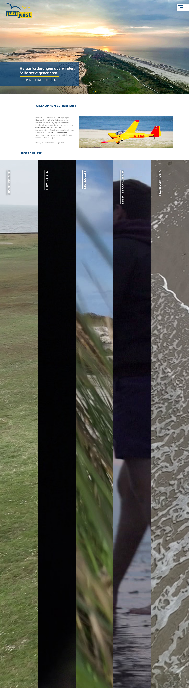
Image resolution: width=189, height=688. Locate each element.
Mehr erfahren (30, 457)
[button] (183, 7)
